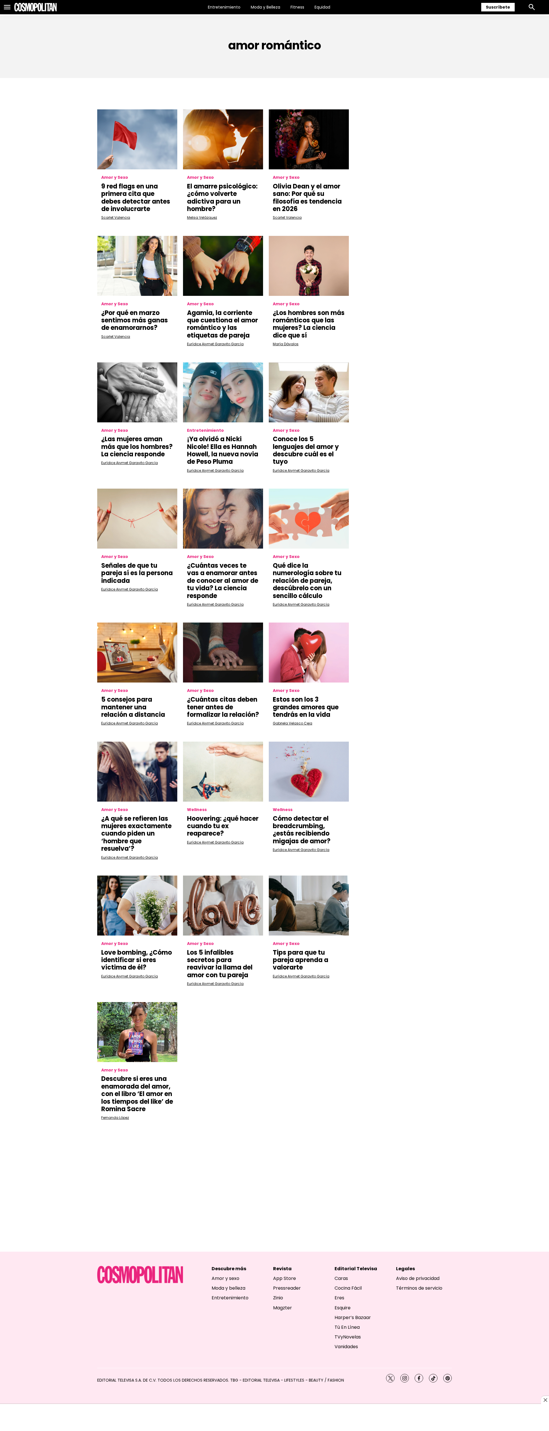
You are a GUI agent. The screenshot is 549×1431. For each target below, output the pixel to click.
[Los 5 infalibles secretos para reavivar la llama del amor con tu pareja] (223, 906)
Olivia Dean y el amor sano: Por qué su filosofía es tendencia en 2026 (307, 197)
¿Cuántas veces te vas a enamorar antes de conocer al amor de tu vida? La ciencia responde (222, 580)
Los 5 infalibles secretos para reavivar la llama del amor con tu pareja (219, 964)
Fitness (297, 7)
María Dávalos (286, 344)
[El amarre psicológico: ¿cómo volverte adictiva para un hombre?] (223, 139)
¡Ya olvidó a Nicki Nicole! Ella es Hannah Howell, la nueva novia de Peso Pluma (222, 450)
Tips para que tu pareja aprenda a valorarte (300, 960)
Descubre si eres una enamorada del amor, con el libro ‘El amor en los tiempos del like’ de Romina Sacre (137, 1093)
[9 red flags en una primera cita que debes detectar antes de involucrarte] (137, 139)
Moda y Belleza (265, 7)
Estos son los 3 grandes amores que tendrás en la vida (306, 707)
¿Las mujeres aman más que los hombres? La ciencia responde (137, 447)
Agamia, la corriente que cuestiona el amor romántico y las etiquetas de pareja (222, 324)
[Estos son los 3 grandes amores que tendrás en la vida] (309, 653)
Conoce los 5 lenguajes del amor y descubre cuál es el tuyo (306, 450)
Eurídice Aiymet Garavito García (215, 344)
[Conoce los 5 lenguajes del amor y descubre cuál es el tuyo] (309, 392)
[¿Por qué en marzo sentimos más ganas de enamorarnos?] (137, 266)
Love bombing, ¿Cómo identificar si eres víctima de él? (136, 960)
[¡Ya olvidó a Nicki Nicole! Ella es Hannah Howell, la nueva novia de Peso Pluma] (223, 392)
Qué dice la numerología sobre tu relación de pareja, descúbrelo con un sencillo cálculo (307, 580)
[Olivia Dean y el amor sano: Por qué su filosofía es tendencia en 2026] (309, 139)
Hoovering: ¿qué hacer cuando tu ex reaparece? (222, 826)
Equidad (322, 7)
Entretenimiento (224, 7)
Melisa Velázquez (202, 217)
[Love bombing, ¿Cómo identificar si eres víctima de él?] (137, 906)
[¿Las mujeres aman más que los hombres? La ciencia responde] (137, 392)
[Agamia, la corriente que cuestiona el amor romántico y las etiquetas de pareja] (223, 266)
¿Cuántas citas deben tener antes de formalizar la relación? (223, 707)
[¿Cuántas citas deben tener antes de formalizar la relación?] (223, 653)
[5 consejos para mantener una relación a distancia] (137, 653)
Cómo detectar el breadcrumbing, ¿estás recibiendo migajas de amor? (302, 830)
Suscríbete (498, 7)
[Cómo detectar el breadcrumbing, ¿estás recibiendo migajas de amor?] (309, 772)
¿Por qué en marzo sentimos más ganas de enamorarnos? (134, 320)
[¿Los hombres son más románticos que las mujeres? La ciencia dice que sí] (309, 266)
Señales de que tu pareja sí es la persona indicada (137, 573)
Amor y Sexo (114, 177)
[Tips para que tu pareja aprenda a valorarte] (309, 906)
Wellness (197, 809)
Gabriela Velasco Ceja (292, 723)
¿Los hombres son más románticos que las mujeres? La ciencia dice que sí (309, 324)
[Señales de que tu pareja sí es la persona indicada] (137, 519)
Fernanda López (115, 1117)
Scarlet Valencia (115, 217)
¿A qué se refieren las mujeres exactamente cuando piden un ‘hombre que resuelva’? (136, 833)
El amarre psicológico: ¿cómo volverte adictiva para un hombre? (222, 197)
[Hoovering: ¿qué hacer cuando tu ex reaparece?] (223, 772)
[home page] (35, 7)
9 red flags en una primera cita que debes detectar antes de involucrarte (135, 197)
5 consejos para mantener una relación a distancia (133, 707)
